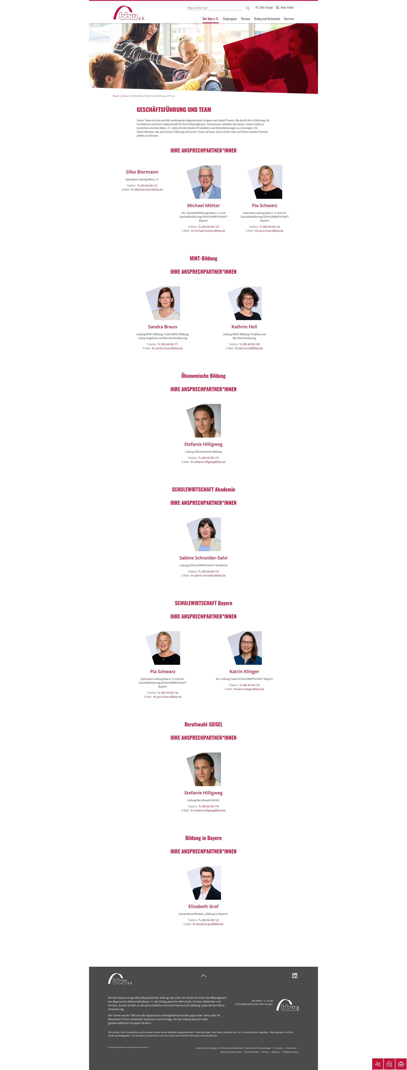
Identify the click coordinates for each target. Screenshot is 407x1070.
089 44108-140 (251, 344)
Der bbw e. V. (211, 18)
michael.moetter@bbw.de (209, 231)
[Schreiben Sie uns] (389, 1064)
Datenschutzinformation (231, 1052)
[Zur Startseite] (116, 12)
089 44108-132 (271, 227)
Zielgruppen (230, 18)
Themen (245, 18)
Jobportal (276, 1052)
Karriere (289, 18)
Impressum (291, 1048)
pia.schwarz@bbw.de (270, 231)
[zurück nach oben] (203, 975)
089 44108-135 (251, 685)
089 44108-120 (210, 227)
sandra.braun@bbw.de (169, 348)
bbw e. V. (127, 96)
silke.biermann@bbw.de (148, 189)
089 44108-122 (210, 920)
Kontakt (265, 1052)
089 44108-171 (169, 344)
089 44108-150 (210, 571)
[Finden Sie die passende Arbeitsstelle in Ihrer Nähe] (401, 1064)
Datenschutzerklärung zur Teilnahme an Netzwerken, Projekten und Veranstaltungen (233, 1048)
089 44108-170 (210, 458)
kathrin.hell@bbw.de (250, 348)
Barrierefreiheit (252, 1052)
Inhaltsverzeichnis (291, 1052)
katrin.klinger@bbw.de (250, 689)
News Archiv (287, 7)
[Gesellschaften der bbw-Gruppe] (377, 1064)
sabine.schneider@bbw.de (209, 575)
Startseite (278, 1048)
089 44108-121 (149, 185)
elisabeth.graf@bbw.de (209, 924)
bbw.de (116, 96)
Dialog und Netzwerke (267, 18)
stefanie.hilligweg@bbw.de (209, 462)
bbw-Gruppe (266, 7)
